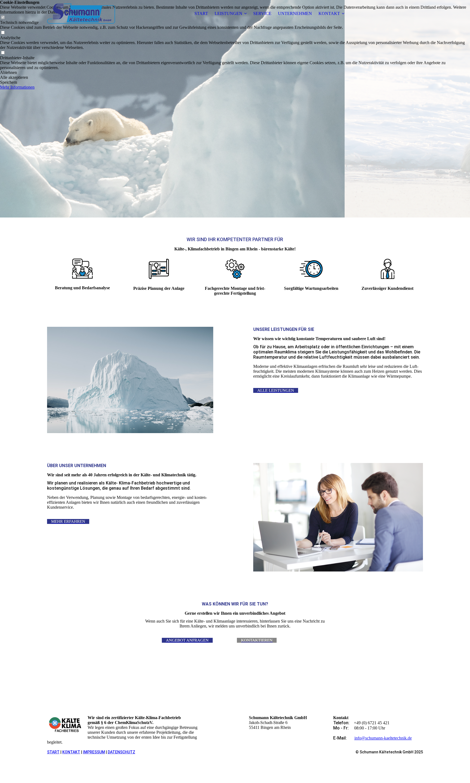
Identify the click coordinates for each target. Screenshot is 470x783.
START (201, 13)
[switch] (2, 32)
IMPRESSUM (94, 752)
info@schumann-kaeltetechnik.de (383, 738)
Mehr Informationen (17, 87)
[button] (235, 72)
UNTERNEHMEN (295, 13)
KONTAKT (329, 13)
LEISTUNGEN (228, 13)
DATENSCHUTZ (121, 752)
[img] (81, 13)
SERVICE (262, 13)
